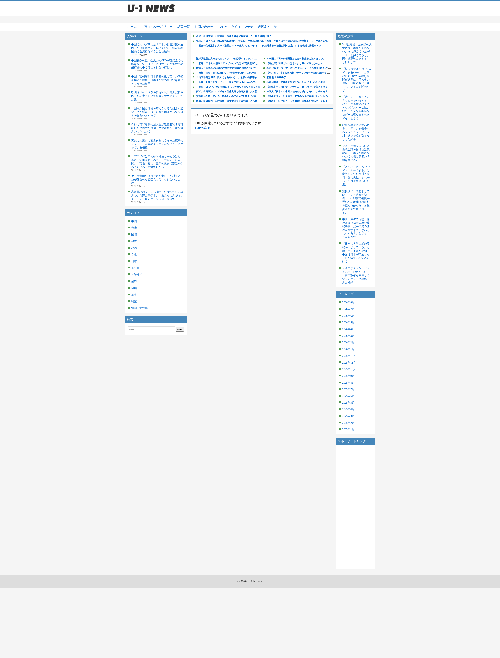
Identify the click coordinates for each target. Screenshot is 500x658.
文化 (134, 254)
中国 (134, 221)
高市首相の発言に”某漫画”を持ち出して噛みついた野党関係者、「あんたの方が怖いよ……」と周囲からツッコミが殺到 (157, 195)
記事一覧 (183, 26)
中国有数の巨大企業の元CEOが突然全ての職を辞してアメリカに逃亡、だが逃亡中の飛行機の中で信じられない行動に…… (157, 64)
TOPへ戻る (202, 127)
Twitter (222, 26)
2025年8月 (348, 382)
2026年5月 (348, 322)
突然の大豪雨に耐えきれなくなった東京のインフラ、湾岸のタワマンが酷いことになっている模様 (157, 144)
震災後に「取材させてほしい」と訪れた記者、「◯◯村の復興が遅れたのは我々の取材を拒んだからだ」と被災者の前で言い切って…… (356, 202)
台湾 (134, 227)
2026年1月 (348, 349)
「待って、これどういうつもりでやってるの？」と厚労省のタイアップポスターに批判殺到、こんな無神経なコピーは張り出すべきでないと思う (356, 107)
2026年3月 (348, 335)
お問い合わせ (204, 26)
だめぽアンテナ (242, 26)
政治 (134, 248)
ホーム (132, 26)
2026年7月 (348, 309)
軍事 (134, 294)
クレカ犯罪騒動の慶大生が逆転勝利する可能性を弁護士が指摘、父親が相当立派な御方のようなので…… (157, 128)
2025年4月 (348, 409)
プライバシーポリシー (157, 26)
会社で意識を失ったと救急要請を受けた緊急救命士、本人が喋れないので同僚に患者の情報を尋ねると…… (356, 153)
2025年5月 (348, 402)
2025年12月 (349, 356)
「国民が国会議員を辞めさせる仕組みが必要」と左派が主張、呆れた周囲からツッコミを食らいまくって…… (157, 112)
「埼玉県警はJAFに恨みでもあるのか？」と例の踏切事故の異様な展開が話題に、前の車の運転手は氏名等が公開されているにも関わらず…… (356, 79)
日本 (134, 261)
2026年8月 (348, 302)
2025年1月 (348, 429)
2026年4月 (348, 329)
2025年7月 (348, 389)
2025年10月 (349, 369)
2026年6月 (348, 315)
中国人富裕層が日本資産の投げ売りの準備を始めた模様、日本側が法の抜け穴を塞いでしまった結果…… (157, 80)
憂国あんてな (267, 26)
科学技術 (136, 274)
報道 (134, 241)
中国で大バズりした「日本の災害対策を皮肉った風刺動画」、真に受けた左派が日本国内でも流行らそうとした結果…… (157, 48)
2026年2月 (348, 342)
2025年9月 (348, 375)
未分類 (135, 268)
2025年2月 (348, 422)
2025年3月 (348, 416)
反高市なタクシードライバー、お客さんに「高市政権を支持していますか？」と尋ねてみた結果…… (356, 275)
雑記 (134, 301)
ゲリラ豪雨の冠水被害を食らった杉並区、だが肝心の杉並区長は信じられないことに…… (157, 179)
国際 (134, 234)
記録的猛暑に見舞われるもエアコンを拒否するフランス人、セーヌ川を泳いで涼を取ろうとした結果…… (356, 132)
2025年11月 (349, 362)
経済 (134, 281)
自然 (134, 288)
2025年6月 (348, 396)
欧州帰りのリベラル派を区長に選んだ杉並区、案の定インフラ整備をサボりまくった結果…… (157, 96)
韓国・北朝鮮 (139, 308)
